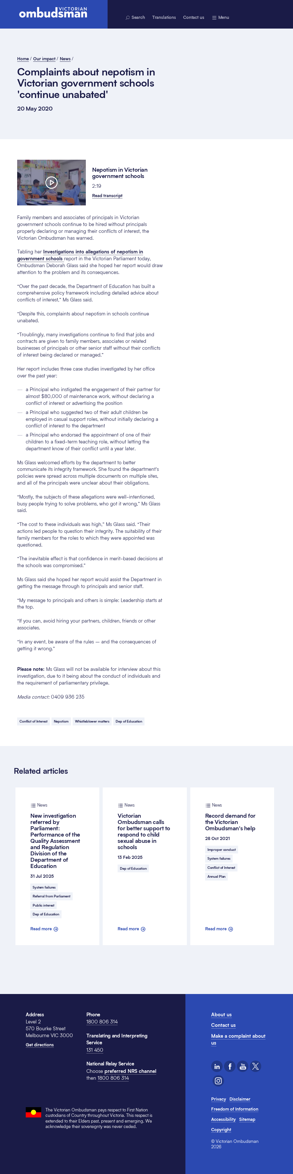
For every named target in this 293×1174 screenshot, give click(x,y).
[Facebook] (229, 1066)
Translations (164, 17)
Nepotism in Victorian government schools (120, 173)
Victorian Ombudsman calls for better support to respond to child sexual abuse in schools (144, 826)
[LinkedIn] (217, 1066)
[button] (107, 196)
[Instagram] (218, 1081)
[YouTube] (242, 1066)
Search (137, 17)
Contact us (193, 17)
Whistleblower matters (92, 721)
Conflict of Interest (33, 721)
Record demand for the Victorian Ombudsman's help (230, 817)
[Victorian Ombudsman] (53, 12)
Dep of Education (129, 721)
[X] (255, 1066)
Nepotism (61, 721)
